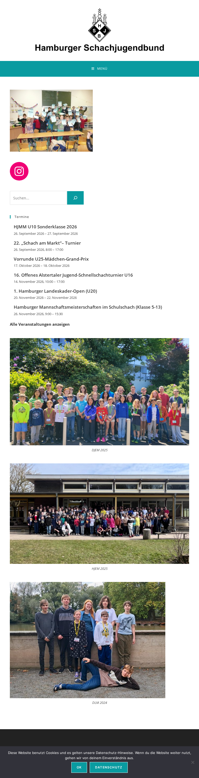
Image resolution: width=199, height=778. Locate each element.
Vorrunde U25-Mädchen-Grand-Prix (51, 259)
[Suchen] (75, 198)
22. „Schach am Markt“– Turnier (47, 243)
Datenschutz (108, 767)
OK (79, 767)
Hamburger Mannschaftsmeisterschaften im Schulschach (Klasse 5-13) (88, 307)
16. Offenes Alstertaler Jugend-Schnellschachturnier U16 (73, 275)
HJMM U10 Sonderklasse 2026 (45, 227)
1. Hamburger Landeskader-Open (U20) (55, 291)
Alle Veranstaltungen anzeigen (40, 324)
